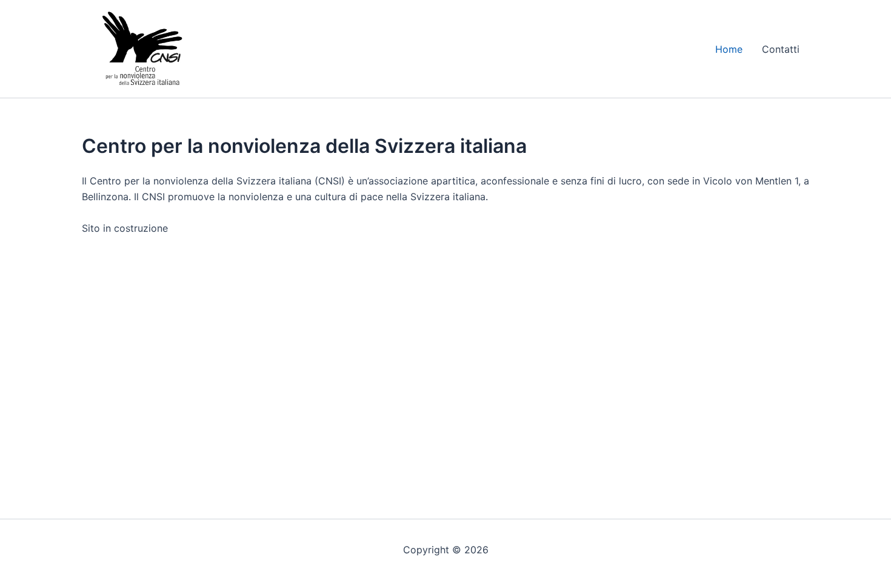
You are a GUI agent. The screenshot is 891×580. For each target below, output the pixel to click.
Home (729, 49)
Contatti (780, 49)
